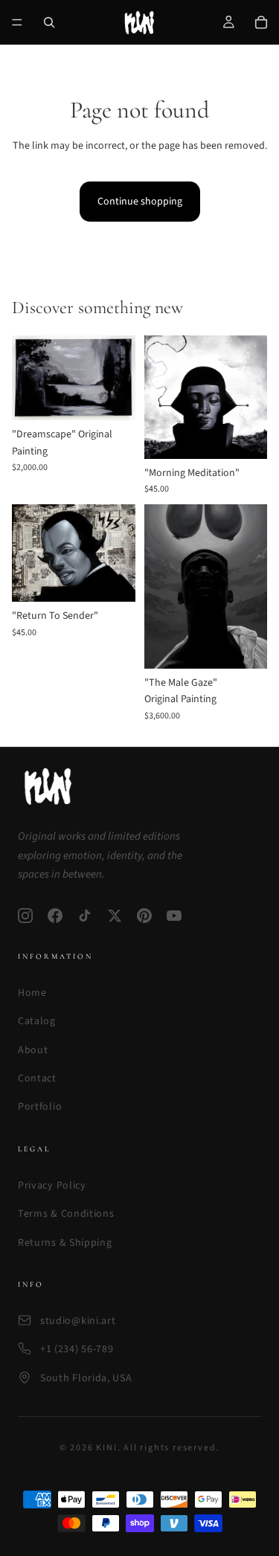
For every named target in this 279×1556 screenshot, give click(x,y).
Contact (37, 1078)
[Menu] (17, 22)
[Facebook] (55, 915)
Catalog (37, 1021)
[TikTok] (84, 915)
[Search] (49, 22)
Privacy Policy (52, 1185)
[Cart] (261, 22)
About (33, 1050)
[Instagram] (25, 915)
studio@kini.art (78, 1321)
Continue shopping (139, 201)
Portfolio (40, 1106)
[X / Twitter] (114, 915)
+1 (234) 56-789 (77, 1349)
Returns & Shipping (65, 1242)
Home (32, 993)
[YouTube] (174, 915)
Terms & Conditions (66, 1213)
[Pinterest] (144, 915)
